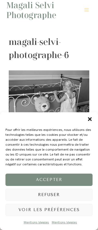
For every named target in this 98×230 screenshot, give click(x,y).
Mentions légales (36, 222)
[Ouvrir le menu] (86, 9)
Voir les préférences (49, 209)
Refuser (49, 194)
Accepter (49, 179)
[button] (90, 119)
